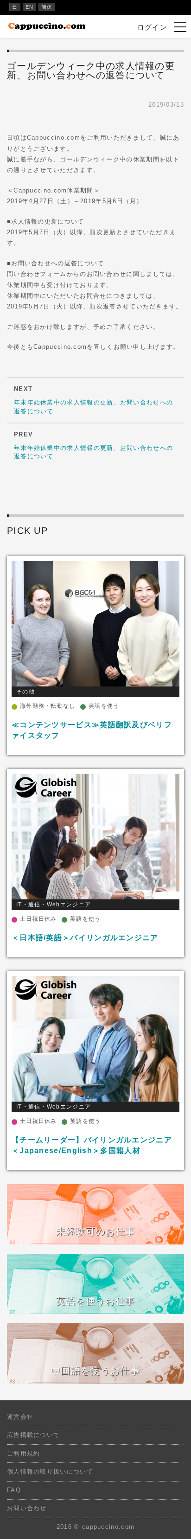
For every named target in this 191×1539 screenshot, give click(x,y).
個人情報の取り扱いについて (50, 1471)
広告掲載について (33, 1434)
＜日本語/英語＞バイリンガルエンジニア (85, 938)
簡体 (47, 7)
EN (29, 7)
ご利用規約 (23, 1453)
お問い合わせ (27, 1508)
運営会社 (20, 1416)
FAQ (14, 1490)
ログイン (152, 27)
